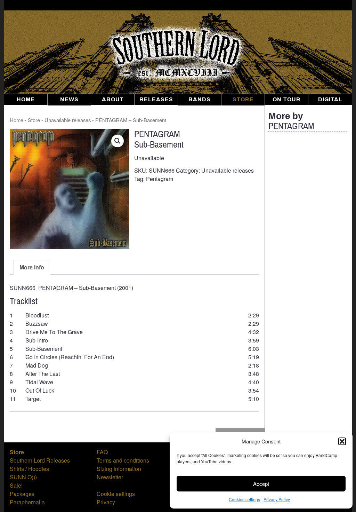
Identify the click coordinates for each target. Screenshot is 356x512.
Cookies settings (244, 499)
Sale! (16, 485)
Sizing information (119, 469)
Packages (22, 494)
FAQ (102, 452)
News (69, 99)
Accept (261, 483)
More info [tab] (31, 267)
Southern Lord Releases (40, 460)
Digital (330, 99)
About (113, 99)
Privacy (106, 502)
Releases (156, 99)
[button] (342, 441)
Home (26, 99)
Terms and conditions (123, 460)
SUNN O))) (23, 477)
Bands (199, 99)
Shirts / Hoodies (29, 469)
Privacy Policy (277, 499)
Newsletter (110, 477)
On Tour (287, 99)
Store (243, 99)
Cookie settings (116, 494)
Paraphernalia (27, 502)
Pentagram (159, 179)
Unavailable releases (67, 120)
